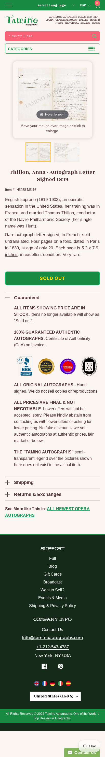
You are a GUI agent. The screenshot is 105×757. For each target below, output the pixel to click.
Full (52, 558)
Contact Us (52, 629)
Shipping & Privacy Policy (52, 606)
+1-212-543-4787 (52, 647)
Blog (52, 566)
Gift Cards (53, 574)
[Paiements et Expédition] (45, 684)
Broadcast (52, 582)
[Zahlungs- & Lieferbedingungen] (53, 684)
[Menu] (9, 5)
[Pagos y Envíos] (68, 684)
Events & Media (52, 598)
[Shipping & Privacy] (37, 684)
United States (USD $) (53, 696)
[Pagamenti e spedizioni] (61, 684)
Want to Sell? (52, 590)
